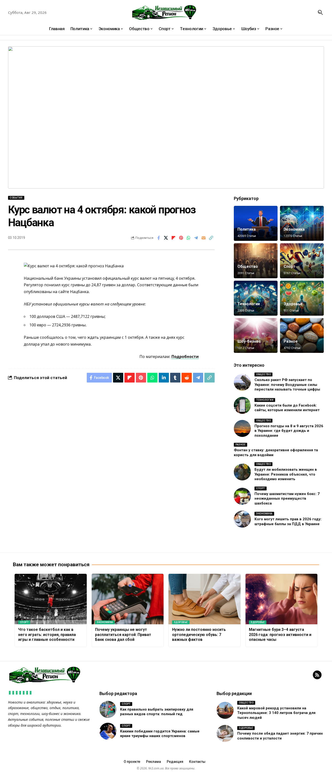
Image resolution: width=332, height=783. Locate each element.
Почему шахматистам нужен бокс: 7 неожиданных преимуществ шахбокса (287, 498)
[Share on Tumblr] (175, 378)
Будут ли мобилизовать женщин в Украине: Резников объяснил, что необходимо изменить (285, 474)
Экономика (294, 229)
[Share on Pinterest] (181, 238)
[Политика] (256, 223)
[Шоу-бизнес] (256, 335)
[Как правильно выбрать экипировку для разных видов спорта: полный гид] (107, 709)
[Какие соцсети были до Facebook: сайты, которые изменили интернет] (242, 405)
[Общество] (256, 260)
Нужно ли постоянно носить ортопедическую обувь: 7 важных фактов (199, 634)
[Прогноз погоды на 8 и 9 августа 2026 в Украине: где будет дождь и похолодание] (242, 428)
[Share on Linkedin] (164, 378)
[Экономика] (302, 223)
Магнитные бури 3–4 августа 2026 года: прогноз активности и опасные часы (280, 634)
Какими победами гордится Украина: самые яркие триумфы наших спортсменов (160, 733)
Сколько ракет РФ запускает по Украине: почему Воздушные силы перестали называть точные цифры (287, 385)
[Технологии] (256, 298)
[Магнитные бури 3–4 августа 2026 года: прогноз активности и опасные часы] (281, 599)
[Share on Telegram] (196, 238)
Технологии (248, 304)
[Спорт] (302, 260)
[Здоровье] (302, 298)
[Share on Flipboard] (173, 238)
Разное (291, 341)
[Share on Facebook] (158, 238)
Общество (247, 266)
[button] (320, 12)
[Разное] (302, 335)
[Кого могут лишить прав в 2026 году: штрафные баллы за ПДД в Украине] (242, 519)
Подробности (185, 356)
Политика (246, 229)
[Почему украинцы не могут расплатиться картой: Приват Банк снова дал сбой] (128, 599)
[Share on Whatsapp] (188, 238)
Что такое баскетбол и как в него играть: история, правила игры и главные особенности (47, 634)
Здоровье (293, 304)
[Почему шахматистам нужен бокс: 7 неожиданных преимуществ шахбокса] (242, 496)
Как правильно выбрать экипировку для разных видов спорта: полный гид (156, 711)
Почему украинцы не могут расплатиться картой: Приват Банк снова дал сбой (123, 634)
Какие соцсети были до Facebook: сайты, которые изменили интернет (287, 407)
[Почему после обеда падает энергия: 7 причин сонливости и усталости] (225, 733)
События (16, 197)
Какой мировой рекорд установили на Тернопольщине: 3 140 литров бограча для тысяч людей (276, 713)
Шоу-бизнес (249, 341)
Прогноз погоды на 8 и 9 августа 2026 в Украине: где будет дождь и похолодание (288, 431)
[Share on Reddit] (187, 378)
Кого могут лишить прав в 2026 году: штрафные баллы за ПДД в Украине (288, 521)
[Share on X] (166, 238)
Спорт (289, 266)
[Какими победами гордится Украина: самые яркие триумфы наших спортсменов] (107, 731)
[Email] (203, 238)
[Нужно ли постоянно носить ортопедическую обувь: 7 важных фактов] (204, 599)
